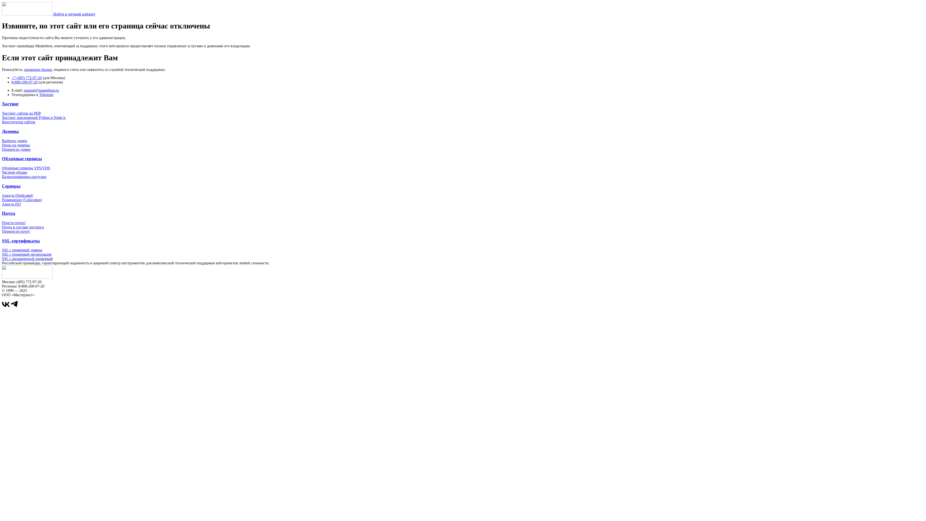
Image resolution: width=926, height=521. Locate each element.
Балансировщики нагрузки (24, 177)
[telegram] (14, 305)
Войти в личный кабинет (74, 14)
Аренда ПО (11, 204)
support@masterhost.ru (41, 90)
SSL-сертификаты (21, 240)
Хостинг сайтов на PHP (21, 113)
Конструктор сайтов (18, 122)
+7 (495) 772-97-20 (27, 78)
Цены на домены (16, 145)
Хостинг (10, 103)
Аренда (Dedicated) (17, 195)
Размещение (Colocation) (22, 200)
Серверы (11, 186)
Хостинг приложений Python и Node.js (34, 118)
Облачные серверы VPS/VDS (26, 168)
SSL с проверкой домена (22, 250)
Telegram (46, 95)
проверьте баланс (38, 70)
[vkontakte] (6, 305)
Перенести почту (16, 231)
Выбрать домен (14, 141)
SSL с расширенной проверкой (27, 259)
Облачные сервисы (22, 158)
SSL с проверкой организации (27, 254)
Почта (8, 213)
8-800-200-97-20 (25, 82)
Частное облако (14, 172)
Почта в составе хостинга (23, 227)
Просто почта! (14, 223)
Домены (10, 131)
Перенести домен (16, 149)
